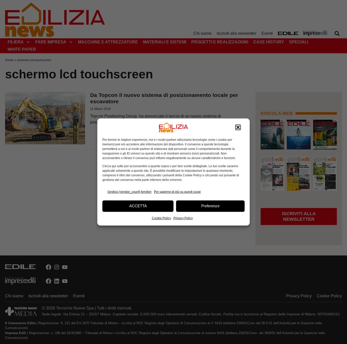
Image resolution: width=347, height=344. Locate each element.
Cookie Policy (161, 218)
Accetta (138, 206)
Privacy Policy (183, 218)
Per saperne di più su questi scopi (177, 192)
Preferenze (210, 206)
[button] (238, 127)
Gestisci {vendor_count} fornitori (129, 192)
